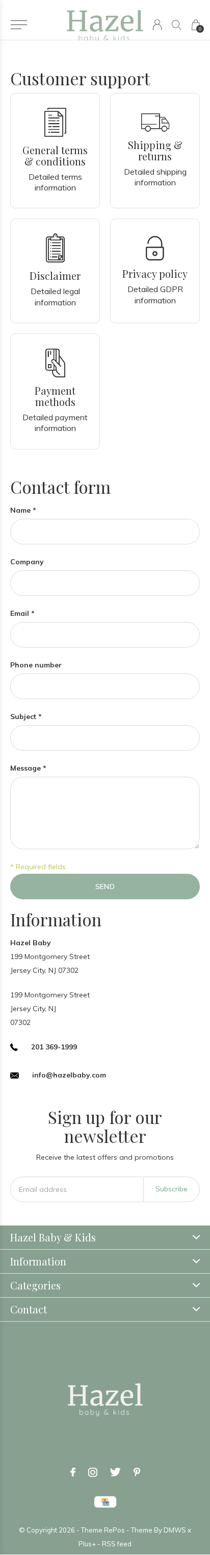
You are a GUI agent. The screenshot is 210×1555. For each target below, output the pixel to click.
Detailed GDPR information (155, 294)
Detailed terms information (55, 182)
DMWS (175, 1530)
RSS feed (117, 1544)
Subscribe (171, 1188)
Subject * (26, 716)
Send (104, 886)
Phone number (36, 664)
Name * (23, 510)
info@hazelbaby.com (69, 1075)
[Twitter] (115, 1472)
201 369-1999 (54, 1046)
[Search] (176, 25)
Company (27, 561)
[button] (18, 25)
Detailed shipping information (155, 176)
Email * (22, 613)
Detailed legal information (55, 296)
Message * (28, 768)
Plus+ (87, 1544)
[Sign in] (157, 25)
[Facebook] (72, 1472)
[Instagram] (92, 1472)
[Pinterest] (137, 1472)
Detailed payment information (55, 422)
